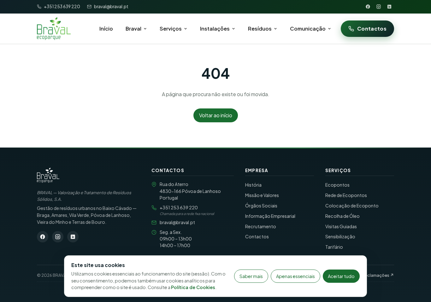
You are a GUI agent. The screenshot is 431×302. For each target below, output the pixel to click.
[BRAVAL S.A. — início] (54, 28)
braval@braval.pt (177, 222)
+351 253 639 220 (179, 207)
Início (106, 28)
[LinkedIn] (389, 6)
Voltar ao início (215, 115)
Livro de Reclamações (370, 275)
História (253, 185)
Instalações (215, 28)
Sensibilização (340, 236)
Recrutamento (260, 226)
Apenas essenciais (295, 276)
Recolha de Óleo (342, 216)
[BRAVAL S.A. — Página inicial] (48, 175)
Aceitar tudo (341, 276)
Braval (133, 28)
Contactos (372, 28)
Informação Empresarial (270, 216)
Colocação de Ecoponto (352, 205)
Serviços (171, 28)
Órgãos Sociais (261, 205)
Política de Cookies (193, 287)
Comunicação (308, 28)
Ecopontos (337, 185)
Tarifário (334, 247)
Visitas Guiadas (341, 226)
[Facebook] (368, 6)
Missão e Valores (262, 195)
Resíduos (260, 28)
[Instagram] (378, 6)
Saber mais (251, 276)
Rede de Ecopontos (346, 195)
